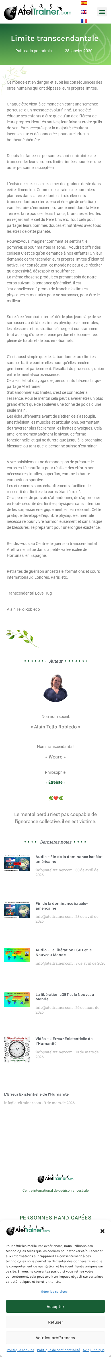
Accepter (55, 1306)
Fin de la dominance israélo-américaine (62, 906)
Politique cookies (20, 1350)
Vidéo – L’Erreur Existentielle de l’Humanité (64, 1041)
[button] (102, 1231)
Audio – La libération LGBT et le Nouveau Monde (64, 952)
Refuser (55, 1322)
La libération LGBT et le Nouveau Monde (65, 997)
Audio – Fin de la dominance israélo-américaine (69, 859)
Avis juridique (93, 1350)
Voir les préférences (55, 1337)
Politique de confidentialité (58, 1350)
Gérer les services (54, 1291)
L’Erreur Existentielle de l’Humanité (36, 1094)
